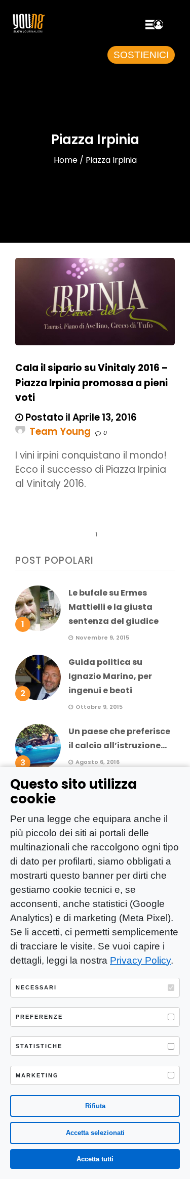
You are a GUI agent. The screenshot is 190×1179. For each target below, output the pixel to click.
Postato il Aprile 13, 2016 (80, 417)
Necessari (36, 987)
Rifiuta (95, 1106)
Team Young (60, 431)
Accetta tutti (95, 1159)
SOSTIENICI (141, 55)
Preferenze (39, 1017)
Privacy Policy (140, 960)
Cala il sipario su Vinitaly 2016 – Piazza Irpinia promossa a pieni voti (91, 382)
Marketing (37, 1075)
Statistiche (39, 1046)
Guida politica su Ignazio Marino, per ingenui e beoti (110, 676)
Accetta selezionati (95, 1133)
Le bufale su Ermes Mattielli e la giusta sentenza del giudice (113, 607)
